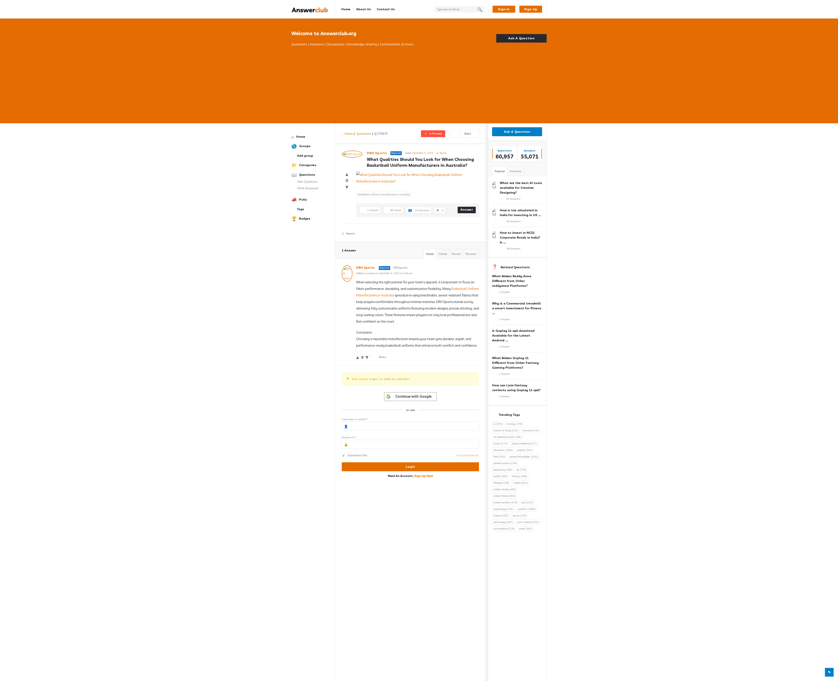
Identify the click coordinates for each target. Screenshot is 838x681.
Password (349, 437)
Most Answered (307, 188)
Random (471, 254)
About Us (363, 9)
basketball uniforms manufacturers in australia (384, 194)
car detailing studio (507, 437)
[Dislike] (346, 186)
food (499, 456)
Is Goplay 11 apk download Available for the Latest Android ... (513, 335)
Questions (307, 175)
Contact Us (386, 9)
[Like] (346, 173)
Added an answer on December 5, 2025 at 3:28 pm (384, 273)
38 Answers (513, 248)
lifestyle (501, 482)
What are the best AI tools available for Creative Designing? (521, 187)
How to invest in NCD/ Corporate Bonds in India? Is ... (520, 237)
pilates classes (505, 489)
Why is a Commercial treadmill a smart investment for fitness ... (516, 308)
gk (521, 469)
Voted (430, 254)
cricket (500, 443)
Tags (300, 209)
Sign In (504, 9)
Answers (515, 171)
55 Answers (513, 198)
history (519, 476)
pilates (520, 482)
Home (345, 9)
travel (525, 528)
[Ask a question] (829, 672)
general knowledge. (524, 456)
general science (505, 463)
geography (503, 469)
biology (514, 423)
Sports (443, 153)
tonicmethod (504, 528)
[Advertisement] (419, 79)
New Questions (307, 181)
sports (519, 515)
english (524, 450)
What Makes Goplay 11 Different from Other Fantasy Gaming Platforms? (515, 363)
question (527, 509)
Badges (304, 218)
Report (350, 233)
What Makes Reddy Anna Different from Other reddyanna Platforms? (511, 281)
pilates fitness (504, 495)
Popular (500, 171)
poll (527, 502)
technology (503, 522)
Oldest (442, 254)
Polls (303, 199)
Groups (305, 146)
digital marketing (524, 443)
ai (498, 423)
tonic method (528, 522)
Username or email (355, 419)
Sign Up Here (423, 476)
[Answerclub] (313, 9)
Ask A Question (521, 38)
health (501, 476)
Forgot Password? (468, 455)
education (503, 450)
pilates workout (505, 502)
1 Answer (504, 292)
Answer (466, 210)
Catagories (307, 165)
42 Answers (513, 221)
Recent (456, 254)
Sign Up (530, 9)
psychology (503, 509)
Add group (305, 156)
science (501, 515)
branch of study (506, 430)
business (531, 430)
